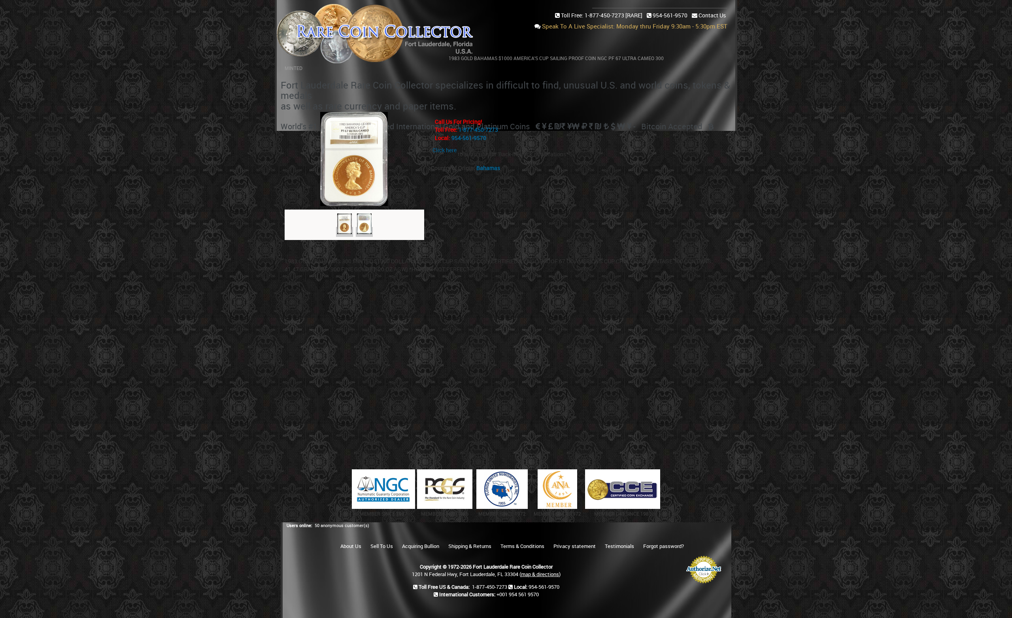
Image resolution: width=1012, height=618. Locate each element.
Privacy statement (574, 546)
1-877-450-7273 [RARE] (613, 15)
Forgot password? (663, 546)
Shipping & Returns (469, 546)
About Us (350, 546)
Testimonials (619, 546)
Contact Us (712, 15)
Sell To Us (381, 546)
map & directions (540, 574)
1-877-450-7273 (478, 129)
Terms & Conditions (522, 546)
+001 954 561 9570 (518, 594)
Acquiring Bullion (420, 546)
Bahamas (488, 168)
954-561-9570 (670, 15)
